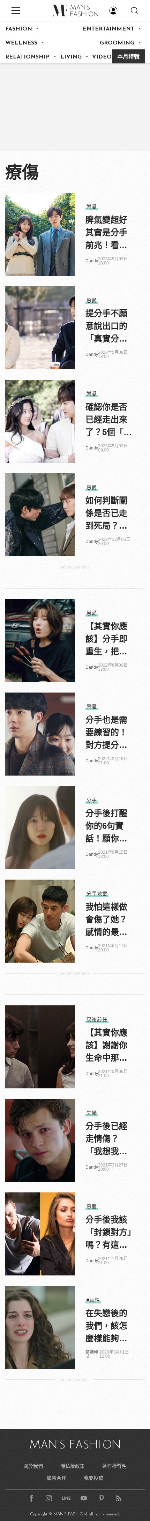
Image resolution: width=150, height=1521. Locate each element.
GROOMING (117, 43)
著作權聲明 (114, 1466)
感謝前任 (97, 1019)
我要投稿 (93, 1478)
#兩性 (93, 1300)
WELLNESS (21, 43)
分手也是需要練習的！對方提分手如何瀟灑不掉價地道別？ (106, 733)
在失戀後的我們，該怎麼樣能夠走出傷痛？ (106, 1326)
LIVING (71, 57)
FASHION (18, 29)
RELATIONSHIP (27, 57)
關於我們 (33, 1466)
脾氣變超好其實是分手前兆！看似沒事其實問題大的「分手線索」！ (106, 233)
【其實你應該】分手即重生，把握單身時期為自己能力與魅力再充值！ (106, 639)
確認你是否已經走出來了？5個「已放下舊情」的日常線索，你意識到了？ (108, 420)
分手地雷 (97, 893)
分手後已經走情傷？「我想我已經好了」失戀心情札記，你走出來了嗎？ (106, 1139)
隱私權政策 (72, 1466)
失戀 (92, 1113)
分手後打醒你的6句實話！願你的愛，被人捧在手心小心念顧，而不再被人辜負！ (106, 826)
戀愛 (92, 206)
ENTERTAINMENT (108, 29)
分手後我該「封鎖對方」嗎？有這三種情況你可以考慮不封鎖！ (108, 1233)
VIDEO (102, 57)
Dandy (91, 261)
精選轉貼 (91, 1354)
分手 (92, 800)
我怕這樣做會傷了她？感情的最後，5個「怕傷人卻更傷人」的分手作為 (108, 920)
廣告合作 (56, 1478)
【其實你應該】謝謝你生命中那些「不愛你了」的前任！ (108, 1046)
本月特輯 (128, 57)
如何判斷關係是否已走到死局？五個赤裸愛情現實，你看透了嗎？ (106, 514)
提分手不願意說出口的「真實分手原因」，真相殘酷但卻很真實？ (108, 327)
